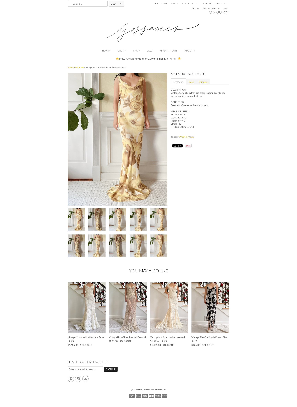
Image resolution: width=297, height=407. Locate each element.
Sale (225, 8)
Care (191, 82)
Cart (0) (207, 3)
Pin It (188, 145)
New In (174, 3)
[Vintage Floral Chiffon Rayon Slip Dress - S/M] (76, 220)
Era (156, 3)
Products (79, 67)
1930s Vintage (186, 136)
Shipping (203, 82)
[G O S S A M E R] (148, 29)
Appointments (211, 8)
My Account (189, 3)
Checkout (222, 3)
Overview (178, 82)
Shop (164, 3)
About (195, 8)
